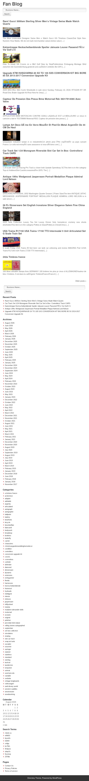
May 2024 (8, 376)
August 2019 (9, 455)
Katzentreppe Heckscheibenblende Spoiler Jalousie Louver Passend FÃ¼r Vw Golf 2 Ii (43, 48)
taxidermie (9, 665)
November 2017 (11, 484)
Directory (31, 778)
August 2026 (9, 323)
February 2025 (10, 360)
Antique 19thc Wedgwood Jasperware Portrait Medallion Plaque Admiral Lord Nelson (43, 178)
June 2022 (9, 405)
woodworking (10, 694)
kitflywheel (9, 604)
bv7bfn (7, 746)
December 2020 (11, 442)
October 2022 (10, 402)
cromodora (9, 559)
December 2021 (11, 415)
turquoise (8, 668)
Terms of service (11, 771)
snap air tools (10, 641)
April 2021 (8, 431)
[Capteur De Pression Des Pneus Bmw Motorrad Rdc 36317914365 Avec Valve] (11, 109)
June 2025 (9, 352)
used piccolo (9, 673)
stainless (8, 655)
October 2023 (10, 386)
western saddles (11, 689)
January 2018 (10, 482)
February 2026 (10, 336)
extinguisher (9, 578)
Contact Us (9, 766)
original (7, 617)
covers (7, 557)
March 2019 (9, 466)
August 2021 (9, 423)
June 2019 (9, 460)
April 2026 (8, 331)
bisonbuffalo (9, 525)
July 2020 (8, 450)
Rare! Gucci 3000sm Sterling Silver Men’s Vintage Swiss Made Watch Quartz (41, 22)
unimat (7, 670)
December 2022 (11, 400)
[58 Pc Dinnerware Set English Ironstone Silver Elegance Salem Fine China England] (11, 215)
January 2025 (10, 363)
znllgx (7, 743)
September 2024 (11, 371)
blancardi (8, 528)
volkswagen (9, 684)
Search (7, 14)
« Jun (5, 725)
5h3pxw (8, 749)
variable (8, 676)
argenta (8, 504)
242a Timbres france (14, 256)
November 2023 (11, 384)
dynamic (8, 573)
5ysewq (8, 754)
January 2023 (10, 397)
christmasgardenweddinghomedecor (18, 546)
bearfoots (8, 520)
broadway (8, 533)
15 (15, 713)
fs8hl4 (7, 741)
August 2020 (9, 447)
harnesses (9, 583)
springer (8, 649)
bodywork (8, 530)
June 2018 (9, 476)
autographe (9, 512)
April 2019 (8, 463)
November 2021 (11, 418)
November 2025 (11, 344)
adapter (8, 498)
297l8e (7, 757)
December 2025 (11, 341)
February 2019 (10, 468)
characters (9, 544)
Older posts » (80, 281)
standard (8, 657)
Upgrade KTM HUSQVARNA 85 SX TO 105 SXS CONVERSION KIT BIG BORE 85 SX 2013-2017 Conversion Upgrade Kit (44, 74)
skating (7, 636)
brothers (8, 536)
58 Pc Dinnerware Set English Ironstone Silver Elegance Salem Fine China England (44, 206)
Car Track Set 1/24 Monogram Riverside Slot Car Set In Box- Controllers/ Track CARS (43, 152)
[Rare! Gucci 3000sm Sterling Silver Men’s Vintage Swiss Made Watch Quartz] (11, 31)
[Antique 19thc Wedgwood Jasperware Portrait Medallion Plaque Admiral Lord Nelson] (11, 187)
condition (8, 549)
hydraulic (8, 591)
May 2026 (8, 328)
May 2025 (8, 355)
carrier (7, 541)
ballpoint (8, 514)
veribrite (8, 678)
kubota (7, 607)
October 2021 (10, 421)
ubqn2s (7, 751)
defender (8, 565)
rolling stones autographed (15, 625)
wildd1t (7, 735)
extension (8, 575)
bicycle (7, 522)
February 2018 (10, 479)
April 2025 (8, 357)
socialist (8, 644)
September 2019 (11, 453)
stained (7, 652)
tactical (7, 662)
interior (7, 596)
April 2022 (8, 410)
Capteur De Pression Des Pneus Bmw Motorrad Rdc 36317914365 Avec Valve (42, 100)
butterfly (8, 538)
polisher (8, 620)
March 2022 (9, 413)
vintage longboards (12, 681)
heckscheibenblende (12, 586)
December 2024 (11, 365)
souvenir (8, 647)
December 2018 (11, 474)
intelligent (8, 594)
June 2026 (9, 326)
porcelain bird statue (12, 623)
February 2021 (10, 437)
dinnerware (9, 570)
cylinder (8, 562)
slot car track (10, 639)
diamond (8, 567)
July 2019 (8, 458)
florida (7, 580)
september (9, 628)
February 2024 (10, 381)
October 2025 (10, 347)
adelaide (8, 501)
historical (8, 588)
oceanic (8, 615)
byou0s (7, 738)
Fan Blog (12, 3)
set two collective (11, 631)
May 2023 (8, 394)
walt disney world (11, 686)
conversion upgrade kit (13, 554)
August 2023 (9, 389)
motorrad (8, 612)
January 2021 (10, 439)
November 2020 (11, 445)
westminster (9, 692)
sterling (7, 660)
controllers (9, 551)
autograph (8, 509)
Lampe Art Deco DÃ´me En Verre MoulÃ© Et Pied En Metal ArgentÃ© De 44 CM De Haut (44, 126)
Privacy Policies (11, 768)
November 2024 (11, 368)
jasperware (9, 602)
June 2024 (9, 373)
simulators (9, 633)
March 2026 (9, 334)
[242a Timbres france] (11, 265)
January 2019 (10, 471)
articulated (9, 506)
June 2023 (9, 392)
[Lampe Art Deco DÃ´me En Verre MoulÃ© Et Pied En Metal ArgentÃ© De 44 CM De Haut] (11, 135)
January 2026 (10, 339)
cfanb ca (8, 733)
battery (7, 517)
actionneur (9, 496)
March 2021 (9, 434)
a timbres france (11, 493)
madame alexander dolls (14, 610)
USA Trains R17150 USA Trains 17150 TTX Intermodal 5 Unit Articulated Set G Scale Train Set (44, 232)
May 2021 (8, 429)
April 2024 (8, 378)
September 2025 (11, 349)
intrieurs (8, 599)
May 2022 (8, 407)
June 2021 (9, 426)
